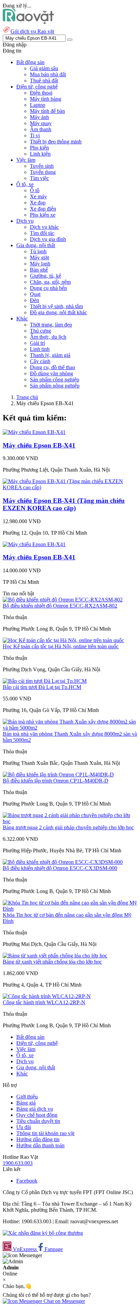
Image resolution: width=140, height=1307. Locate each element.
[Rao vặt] (28, 22)
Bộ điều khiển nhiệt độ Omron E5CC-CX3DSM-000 (60, 868)
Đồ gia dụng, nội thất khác (58, 312)
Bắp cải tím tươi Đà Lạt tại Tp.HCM (42, 687)
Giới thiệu (27, 1097)
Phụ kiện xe (42, 215)
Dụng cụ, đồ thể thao (52, 367)
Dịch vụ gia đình (48, 239)
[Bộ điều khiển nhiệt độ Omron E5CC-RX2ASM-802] (63, 599)
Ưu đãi (23, 1127)
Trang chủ (27, 397)
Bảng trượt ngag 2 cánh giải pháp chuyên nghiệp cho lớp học (68, 827)
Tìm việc (39, 178)
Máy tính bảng (45, 99)
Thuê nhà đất (44, 80)
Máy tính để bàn (47, 111)
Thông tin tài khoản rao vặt (45, 1133)
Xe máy (38, 196)
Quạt (35, 294)
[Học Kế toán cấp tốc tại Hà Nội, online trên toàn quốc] (63, 640)
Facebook (26, 1181)
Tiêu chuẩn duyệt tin (38, 1121)
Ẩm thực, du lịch (48, 337)
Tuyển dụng (43, 172)
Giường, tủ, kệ (45, 276)
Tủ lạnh (38, 251)
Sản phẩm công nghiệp (54, 379)
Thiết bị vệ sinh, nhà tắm (56, 306)
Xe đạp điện (43, 209)
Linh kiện (40, 154)
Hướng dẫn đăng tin (37, 1139)
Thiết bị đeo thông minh (56, 141)
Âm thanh (40, 129)
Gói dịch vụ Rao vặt (32, 31)
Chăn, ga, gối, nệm (50, 282)
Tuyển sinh (42, 166)
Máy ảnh (39, 117)
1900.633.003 (18, 1163)
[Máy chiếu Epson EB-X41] (34, 432)
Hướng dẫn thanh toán (40, 1145)
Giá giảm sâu (44, 68)
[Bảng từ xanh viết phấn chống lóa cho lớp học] (55, 955)
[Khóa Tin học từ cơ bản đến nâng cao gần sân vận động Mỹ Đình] (70, 909)
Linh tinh (40, 349)
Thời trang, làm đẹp (51, 325)
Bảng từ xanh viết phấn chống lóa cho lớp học (52, 962)
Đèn (34, 300)
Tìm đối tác (42, 233)
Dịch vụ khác (44, 227)
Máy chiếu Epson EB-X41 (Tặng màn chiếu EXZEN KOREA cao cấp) (64, 504)
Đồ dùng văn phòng (51, 373)
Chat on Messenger (63, 1301)
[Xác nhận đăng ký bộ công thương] (43, 1233)
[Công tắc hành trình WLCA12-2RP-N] (47, 996)
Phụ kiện (39, 148)
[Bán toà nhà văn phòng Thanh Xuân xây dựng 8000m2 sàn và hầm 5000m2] (70, 728)
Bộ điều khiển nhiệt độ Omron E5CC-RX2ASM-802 (60, 606)
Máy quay (41, 123)
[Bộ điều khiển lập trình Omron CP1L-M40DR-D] (58, 774)
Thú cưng (40, 331)
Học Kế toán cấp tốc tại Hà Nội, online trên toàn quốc (61, 646)
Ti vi (35, 135)
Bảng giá (26, 1103)
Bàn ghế (39, 270)
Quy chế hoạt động (36, 1115)
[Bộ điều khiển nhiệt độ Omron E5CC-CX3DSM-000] (63, 862)
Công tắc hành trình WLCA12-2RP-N (44, 1002)
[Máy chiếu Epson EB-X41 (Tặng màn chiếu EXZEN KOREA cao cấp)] (70, 487)
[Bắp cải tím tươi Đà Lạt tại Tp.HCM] (45, 681)
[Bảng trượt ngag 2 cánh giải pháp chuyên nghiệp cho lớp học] (70, 821)
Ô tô (34, 190)
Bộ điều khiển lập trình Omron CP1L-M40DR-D (55, 781)
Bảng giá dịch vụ (34, 1109)
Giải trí (37, 343)
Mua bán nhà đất (48, 74)
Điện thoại (41, 93)
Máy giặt (39, 257)
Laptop (37, 105)
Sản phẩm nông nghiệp (55, 386)
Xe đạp (38, 202)
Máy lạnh (40, 263)
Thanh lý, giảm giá (50, 355)
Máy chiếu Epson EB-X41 (39, 445)
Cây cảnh (40, 361)
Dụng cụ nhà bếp (48, 288)
